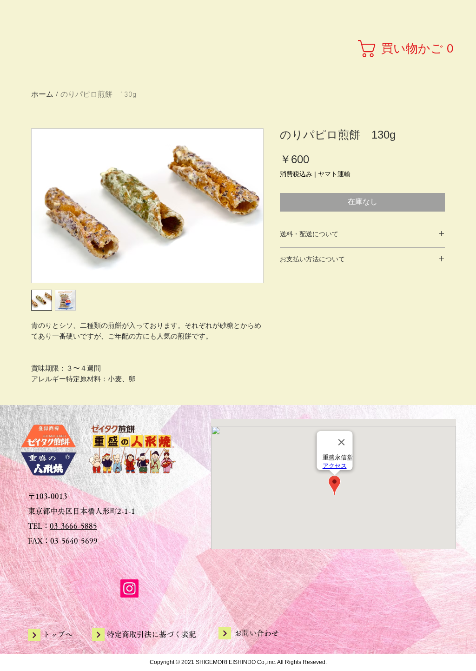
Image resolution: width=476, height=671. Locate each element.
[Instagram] (129, 588)
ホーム (42, 95)
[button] (408, 48)
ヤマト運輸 (334, 174)
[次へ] (34, 635)
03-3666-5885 (73, 526)
